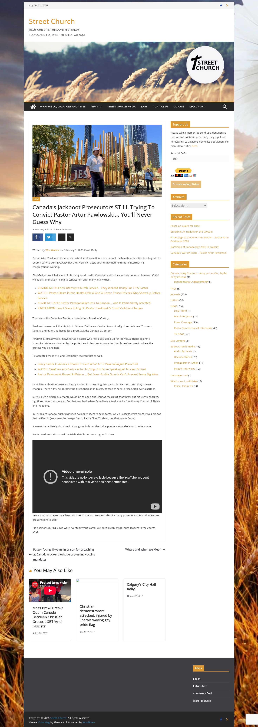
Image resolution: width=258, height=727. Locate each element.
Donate (179, 106)
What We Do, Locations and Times (62, 106)
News (94, 106)
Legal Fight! (197, 106)
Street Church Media (121, 106)
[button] (100, 106)
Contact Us (160, 106)
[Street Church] (33, 106)
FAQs (144, 106)
